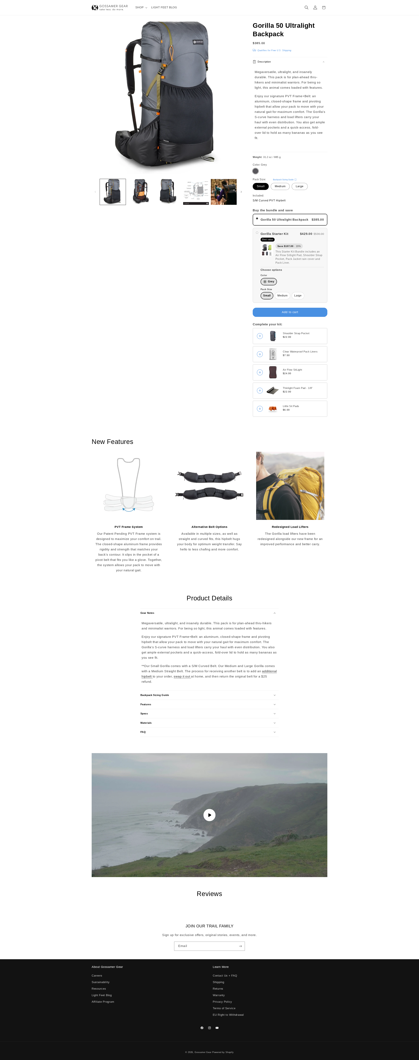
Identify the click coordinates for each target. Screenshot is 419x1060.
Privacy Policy (222, 1001)
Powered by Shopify (223, 1052)
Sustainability (101, 982)
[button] (141, 8)
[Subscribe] (240, 946)
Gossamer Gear (203, 1052)
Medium (280, 186)
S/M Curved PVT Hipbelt (269, 200)
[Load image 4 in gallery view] (196, 192)
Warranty (219, 995)
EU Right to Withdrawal (228, 1014)
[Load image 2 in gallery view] (141, 192)
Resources (99, 988)
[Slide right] (241, 192)
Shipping (218, 982)
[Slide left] (95, 192)
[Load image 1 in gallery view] (113, 192)
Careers (97, 975)
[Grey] (255, 171)
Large (300, 186)
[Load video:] (209, 815)
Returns (218, 988)
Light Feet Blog (102, 995)
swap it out (182, 676)
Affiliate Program (103, 1001)
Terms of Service (224, 1008)
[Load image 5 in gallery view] (224, 192)
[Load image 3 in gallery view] (168, 192)
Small (261, 186)
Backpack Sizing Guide (283, 180)
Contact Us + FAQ (225, 975)
